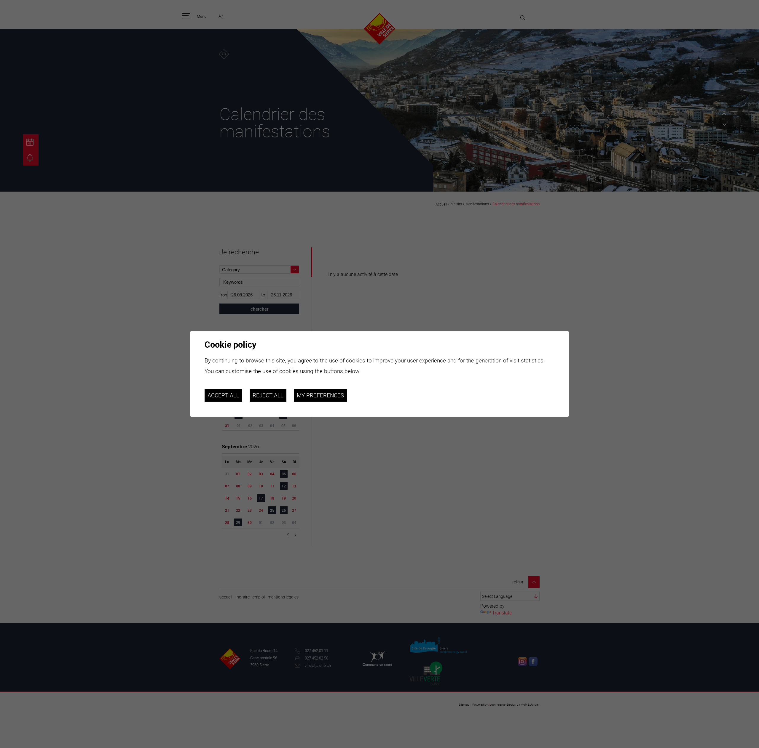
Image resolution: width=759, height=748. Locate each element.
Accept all (223, 395)
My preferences (320, 395)
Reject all (268, 395)
